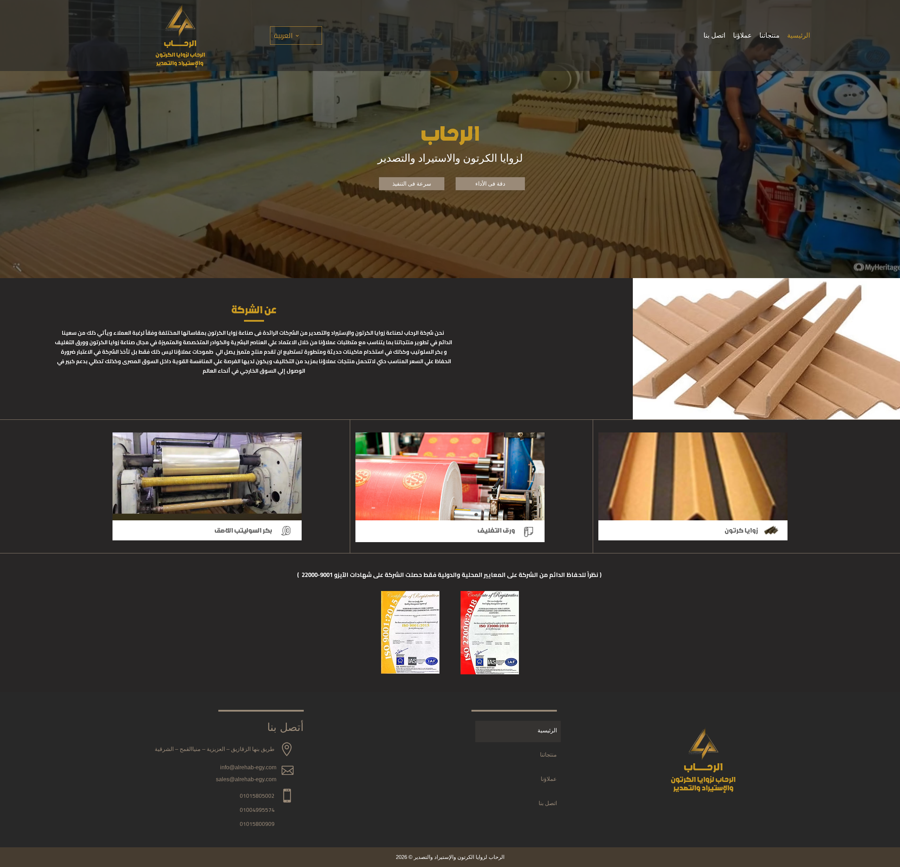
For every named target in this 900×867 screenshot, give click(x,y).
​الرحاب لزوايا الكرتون (180, 55)
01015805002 (257, 795)
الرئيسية (798, 36)
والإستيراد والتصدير (180, 63)
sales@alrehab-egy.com (246, 779)
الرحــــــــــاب (180, 44)
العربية (283, 37)
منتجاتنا (769, 36)
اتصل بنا (714, 36)
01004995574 (257, 809)
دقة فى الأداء (490, 184)
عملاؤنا (742, 36)
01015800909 (257, 823)
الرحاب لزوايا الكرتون (703, 779)
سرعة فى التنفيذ (411, 184)
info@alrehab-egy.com (248, 767)
